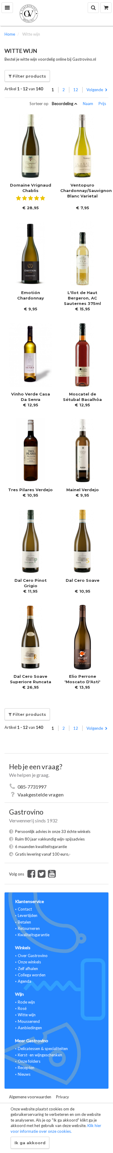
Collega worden (32, 974)
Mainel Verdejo (82, 489)
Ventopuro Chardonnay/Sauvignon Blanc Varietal (86, 190)
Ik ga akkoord (30, 1142)
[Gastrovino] (56, 13)
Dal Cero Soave (82, 580)
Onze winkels (29, 961)
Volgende (95, 89)
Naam (88, 103)
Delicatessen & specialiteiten (43, 1048)
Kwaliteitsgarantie (33, 934)
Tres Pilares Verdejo (30, 489)
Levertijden (27, 915)
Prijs (102, 103)
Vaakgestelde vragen (40, 794)
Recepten (26, 1067)
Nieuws (24, 1074)
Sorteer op (39, 104)
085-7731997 (31, 786)
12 (75, 89)
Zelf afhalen (28, 968)
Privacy (62, 1096)
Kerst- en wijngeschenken (40, 1054)
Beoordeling (63, 103)
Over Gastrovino (33, 955)
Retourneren (29, 928)
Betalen (24, 922)
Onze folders (29, 1061)
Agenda (24, 981)
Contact (25, 909)
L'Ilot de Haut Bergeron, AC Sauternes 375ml (82, 298)
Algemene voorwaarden (30, 1096)
